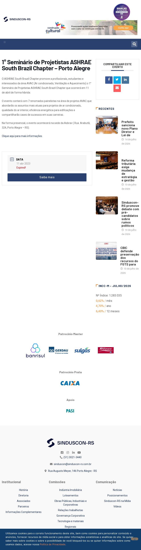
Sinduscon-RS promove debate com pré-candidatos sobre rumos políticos (130, 213)
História (23, 490)
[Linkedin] (125, 80)
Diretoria (23, 495)
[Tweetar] (117, 80)
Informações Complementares (23, 512)
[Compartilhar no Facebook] (109, 80)
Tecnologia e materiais (70, 521)
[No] (134, 539)
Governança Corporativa (71, 515)
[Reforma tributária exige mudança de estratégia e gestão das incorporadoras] (107, 160)
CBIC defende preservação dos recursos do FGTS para (129, 256)
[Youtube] (79, 452)
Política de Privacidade (52, 544)
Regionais (70, 526)
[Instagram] (67, 452)
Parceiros (23, 506)
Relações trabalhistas (70, 510)
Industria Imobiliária (128, 155)
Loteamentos (70, 495)
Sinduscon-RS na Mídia (117, 501)
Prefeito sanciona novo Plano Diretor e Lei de (130, 128)
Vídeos (117, 506)
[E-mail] (117, 88)
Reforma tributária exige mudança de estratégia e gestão (129, 170)
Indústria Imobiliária (70, 490)
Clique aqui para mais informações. (22, 136)
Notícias (127, 118)
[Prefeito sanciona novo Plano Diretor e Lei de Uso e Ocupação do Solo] (107, 125)
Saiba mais (47, 177)
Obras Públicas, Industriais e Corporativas (70, 503)
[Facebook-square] (62, 452)
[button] (5, 42)
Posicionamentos (117, 495)
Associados (23, 501)
